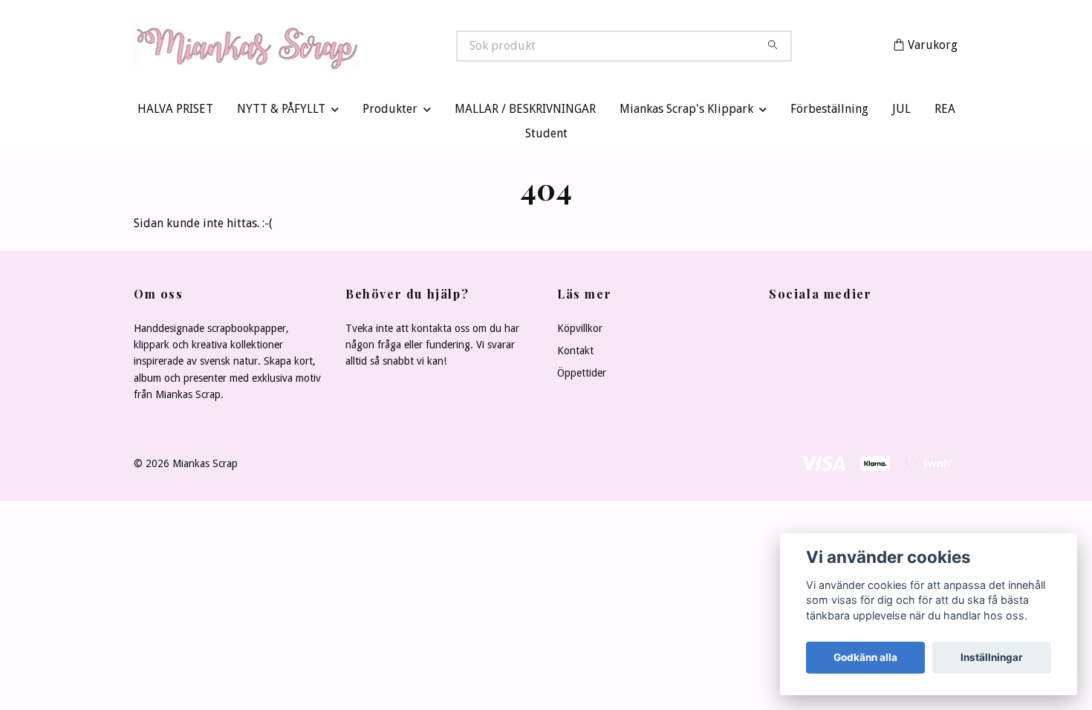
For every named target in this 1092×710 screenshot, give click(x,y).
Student (546, 137)
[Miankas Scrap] (340, 47)
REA (945, 112)
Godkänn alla (865, 657)
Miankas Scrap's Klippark (686, 112)
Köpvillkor (579, 331)
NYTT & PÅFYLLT (281, 112)
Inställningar (992, 657)
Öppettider (581, 376)
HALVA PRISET (175, 112)
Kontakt (575, 353)
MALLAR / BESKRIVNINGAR (525, 112)
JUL (901, 112)
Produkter (390, 112)
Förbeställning (829, 112)
